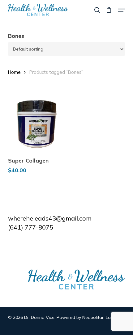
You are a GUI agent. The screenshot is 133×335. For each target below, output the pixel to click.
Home (14, 72)
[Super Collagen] (36, 123)
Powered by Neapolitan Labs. (86, 317)
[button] (121, 10)
